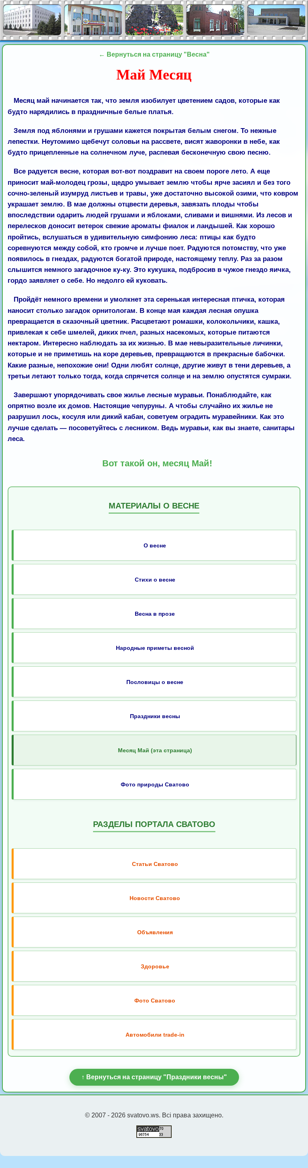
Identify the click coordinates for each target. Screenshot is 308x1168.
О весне (155, 545)
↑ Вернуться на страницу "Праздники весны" (154, 1077)
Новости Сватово (155, 898)
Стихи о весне (155, 579)
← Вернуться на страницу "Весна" (154, 54)
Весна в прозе (155, 614)
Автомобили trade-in (155, 1034)
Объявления (155, 932)
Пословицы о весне (154, 682)
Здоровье (155, 966)
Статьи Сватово (155, 864)
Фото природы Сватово (155, 784)
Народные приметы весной (155, 648)
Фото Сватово (154, 1000)
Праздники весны (155, 716)
